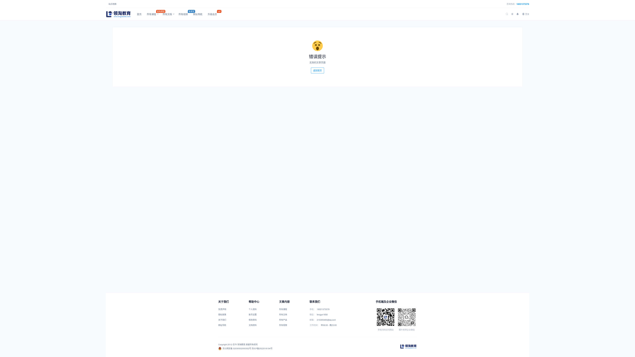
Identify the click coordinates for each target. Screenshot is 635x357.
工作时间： (314, 325)
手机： (313, 309)
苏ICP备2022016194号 (262, 348)
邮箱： (313, 319)
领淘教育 (241, 344)
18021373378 (522, 3)
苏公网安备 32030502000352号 (237, 348)
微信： (313, 314)
